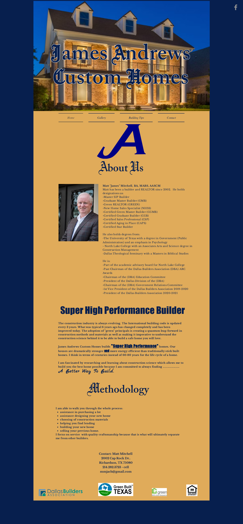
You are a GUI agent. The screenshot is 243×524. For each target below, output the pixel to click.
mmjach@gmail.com (116, 471)
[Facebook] (235, 7)
